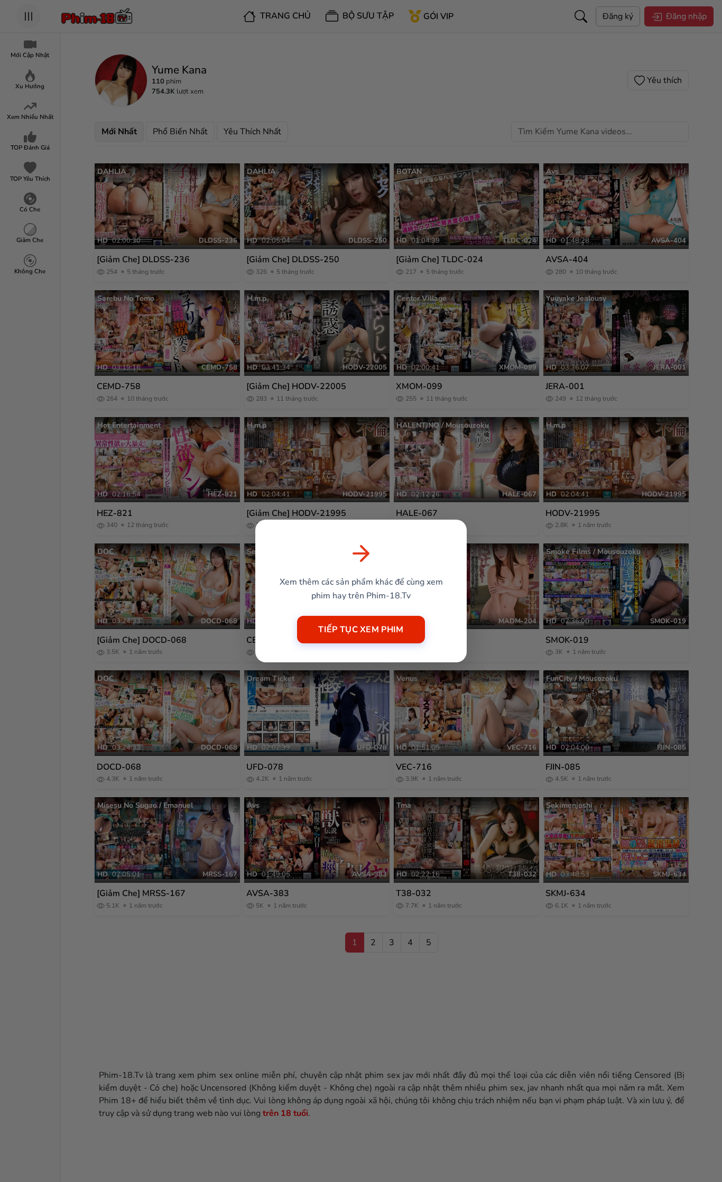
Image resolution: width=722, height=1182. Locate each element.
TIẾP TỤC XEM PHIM (360, 629)
